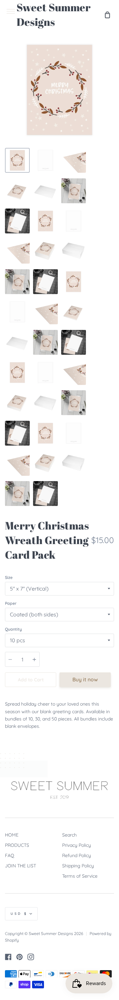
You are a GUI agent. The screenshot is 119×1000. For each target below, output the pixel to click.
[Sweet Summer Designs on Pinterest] (19, 957)
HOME (12, 835)
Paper (11, 603)
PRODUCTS (17, 845)
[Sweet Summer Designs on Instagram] (30, 957)
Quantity (13, 629)
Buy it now (85, 679)
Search (69, 835)
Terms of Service (80, 876)
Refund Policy (76, 855)
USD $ (19, 913)
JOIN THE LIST (20, 866)
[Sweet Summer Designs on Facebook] (8, 957)
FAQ (9, 855)
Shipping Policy (78, 866)
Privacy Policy (76, 845)
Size (9, 577)
